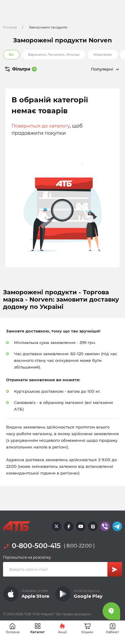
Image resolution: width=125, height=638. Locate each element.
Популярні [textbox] (102, 69)
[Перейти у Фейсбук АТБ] (68, 526)
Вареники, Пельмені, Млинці (53, 54)
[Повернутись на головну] (16, 526)
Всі (11, 54)
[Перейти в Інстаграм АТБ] (93, 526)
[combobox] (92, 69)
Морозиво (102, 54)
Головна (10, 27)
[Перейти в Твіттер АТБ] (56, 526)
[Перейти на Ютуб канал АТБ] (81, 526)
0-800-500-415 (36, 546)
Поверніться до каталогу (41, 126)
